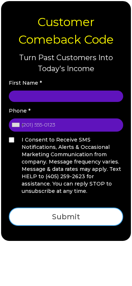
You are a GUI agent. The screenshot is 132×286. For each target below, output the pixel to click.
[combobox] (17, 125)
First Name (25, 83)
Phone (19, 110)
